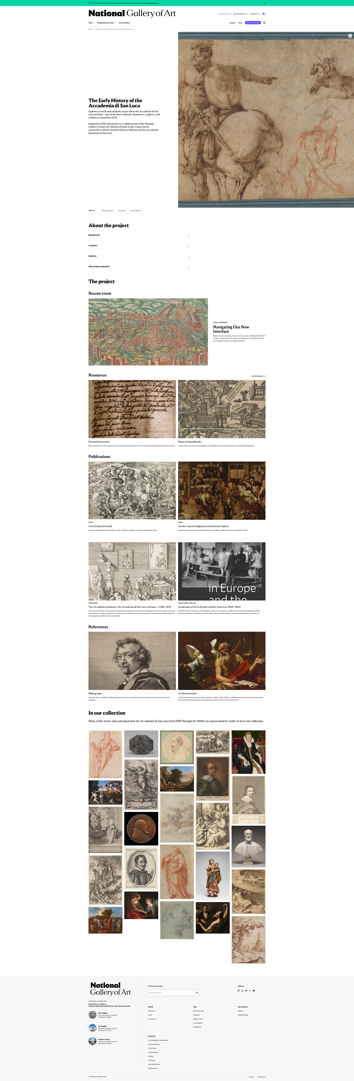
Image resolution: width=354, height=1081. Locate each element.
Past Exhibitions (154, 1064)
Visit (90, 23)
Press (150, 1015)
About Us (151, 1011)
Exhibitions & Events (105, 23)
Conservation (153, 1052)
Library (150, 1056)
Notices (251, 1077)
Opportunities (243, 1015)
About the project (107, 211)
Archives (151, 1060)
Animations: (255, 14)
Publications (152, 1068)
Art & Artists (124, 23)
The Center (99, 29)
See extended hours (240, 14)
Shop (240, 23)
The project (122, 211)
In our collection (136, 211)
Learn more (153, 3)
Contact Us (152, 1019)
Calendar (196, 1015)
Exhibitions (197, 1027)
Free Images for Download (157, 1040)
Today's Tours (198, 1019)
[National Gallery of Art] (109, 988)
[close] (265, 3)
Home (90, 29)
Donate (240, 1011)
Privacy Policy (262, 1077)
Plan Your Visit (198, 1011)
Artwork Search (154, 1044)
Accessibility (197, 1023)
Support (233, 23)
